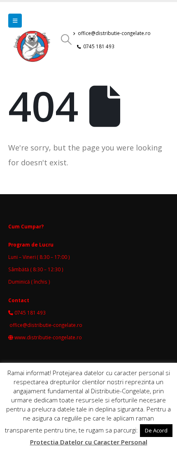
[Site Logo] (34, 49)
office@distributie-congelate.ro (114, 33)
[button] (15, 21)
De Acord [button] (156, 430)
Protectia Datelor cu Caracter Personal (88, 442)
